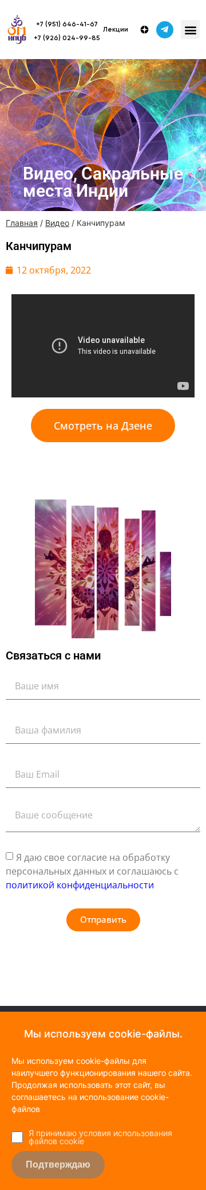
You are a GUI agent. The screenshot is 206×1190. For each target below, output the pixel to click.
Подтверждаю (58, 1164)
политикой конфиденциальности (80, 885)
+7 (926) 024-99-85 (67, 38)
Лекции (115, 29)
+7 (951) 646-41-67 (67, 24)
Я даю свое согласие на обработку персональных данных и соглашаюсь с (92, 871)
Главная (22, 223)
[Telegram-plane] (164, 29)
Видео (57, 223)
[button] (190, 29)
